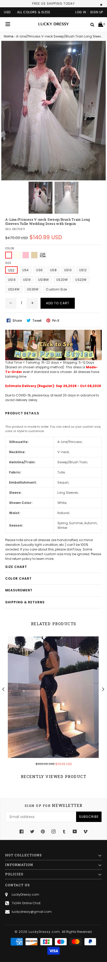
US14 (12, 279)
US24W (13, 289)
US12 (82, 270)
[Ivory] (17, 255)
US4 (25, 270)
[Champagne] (34, 255)
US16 (27, 279)
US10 (68, 270)
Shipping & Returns (25, 602)
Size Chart (16, 567)
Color (9, 248)
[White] (8, 255)
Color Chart (18, 578)
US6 (39, 270)
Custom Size (56, 289)
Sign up (96, 12)
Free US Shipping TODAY (53, 3)
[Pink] (25, 255)
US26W (32, 289)
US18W (43, 279)
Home (8, 36)
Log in (80, 12)
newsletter (54, 805)
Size (8, 263)
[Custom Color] (42, 255)
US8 (53, 270)
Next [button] (103, 689)
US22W (80, 279)
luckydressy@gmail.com (32, 911)
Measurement (18, 590)
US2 (11, 270)
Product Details (22, 413)
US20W (62, 279)
